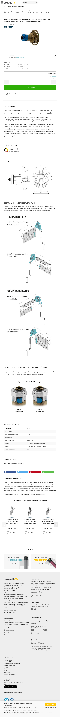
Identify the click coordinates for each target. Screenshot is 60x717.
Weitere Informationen (50, 707)
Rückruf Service (8, 660)
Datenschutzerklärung (28, 714)
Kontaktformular (10, 630)
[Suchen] (36, 2)
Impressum (7, 672)
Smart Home (7, 6)
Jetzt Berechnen (41, 563)
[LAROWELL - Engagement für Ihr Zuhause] (10, 2)
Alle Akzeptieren (50, 704)
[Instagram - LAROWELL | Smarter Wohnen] (35, 609)
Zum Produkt (13, 532)
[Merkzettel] (51, 2)
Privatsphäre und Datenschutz (12, 663)
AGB (5, 671)
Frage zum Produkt (14, 94)
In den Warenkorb (31, 87)
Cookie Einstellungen (9, 674)
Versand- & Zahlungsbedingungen (13, 662)
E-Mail (7, 632)
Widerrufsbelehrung (9, 665)
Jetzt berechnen (14, 563)
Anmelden (43, 494)
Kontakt (6, 667)
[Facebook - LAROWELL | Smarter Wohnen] (32, 609)
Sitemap (6, 669)
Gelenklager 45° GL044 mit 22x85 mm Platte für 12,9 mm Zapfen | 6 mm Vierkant (29, 522)
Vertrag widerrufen (11, 687)
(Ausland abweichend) (20, 57)
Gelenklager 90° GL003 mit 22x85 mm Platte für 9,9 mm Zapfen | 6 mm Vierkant (11, 522)
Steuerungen (21, 6)
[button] (43, 2)
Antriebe (14, 6)
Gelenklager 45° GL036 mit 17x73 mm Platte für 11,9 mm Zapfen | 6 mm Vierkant (48, 522)
